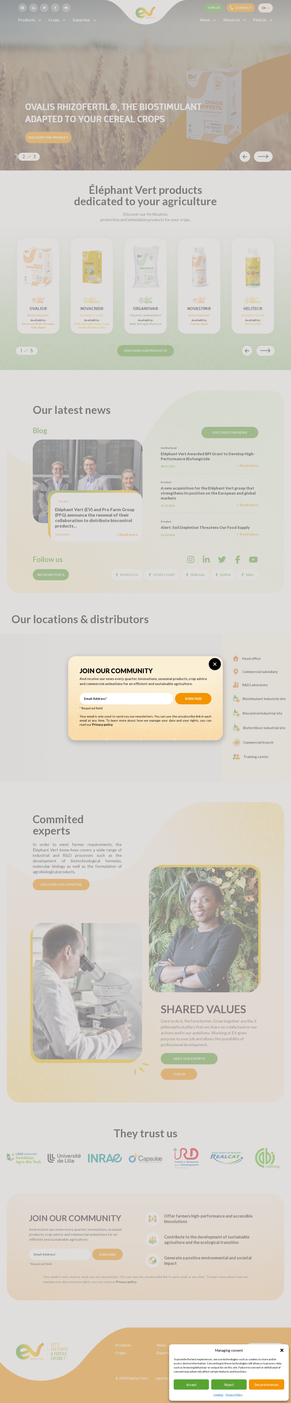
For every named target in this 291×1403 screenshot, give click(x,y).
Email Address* (95, 698)
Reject (229, 1385)
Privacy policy (102, 724)
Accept (191, 1385)
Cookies (218, 1394)
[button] (282, 1350)
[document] (145, 701)
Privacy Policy (234, 1394)
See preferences (266, 1385)
